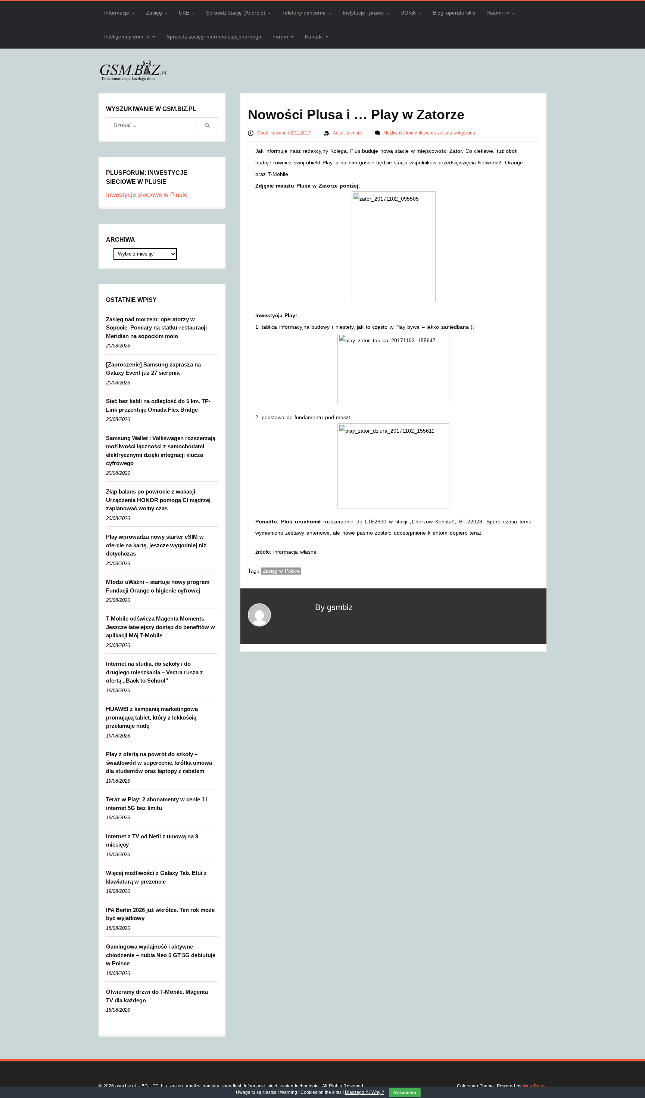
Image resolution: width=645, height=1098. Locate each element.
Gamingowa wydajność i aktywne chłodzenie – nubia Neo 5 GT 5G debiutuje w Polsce (160, 954)
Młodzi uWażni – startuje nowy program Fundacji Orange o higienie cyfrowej (157, 586)
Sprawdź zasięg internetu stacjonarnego (213, 37)
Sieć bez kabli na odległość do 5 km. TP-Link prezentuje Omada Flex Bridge (158, 405)
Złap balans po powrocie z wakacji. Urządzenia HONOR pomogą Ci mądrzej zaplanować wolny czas (158, 499)
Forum (280, 37)
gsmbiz (355, 133)
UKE (184, 13)
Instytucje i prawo (363, 13)
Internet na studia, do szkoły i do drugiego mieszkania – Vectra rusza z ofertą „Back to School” (154, 672)
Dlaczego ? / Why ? (364, 1092)
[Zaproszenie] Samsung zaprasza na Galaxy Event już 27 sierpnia (153, 368)
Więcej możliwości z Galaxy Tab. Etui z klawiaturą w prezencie (156, 877)
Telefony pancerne (304, 13)
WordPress (534, 1086)
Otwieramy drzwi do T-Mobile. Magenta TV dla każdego (157, 996)
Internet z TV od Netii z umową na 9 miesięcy (152, 840)
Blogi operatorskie (454, 13)
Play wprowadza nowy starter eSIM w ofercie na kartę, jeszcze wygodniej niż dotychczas (156, 545)
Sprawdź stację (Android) (235, 13)
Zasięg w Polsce (281, 571)
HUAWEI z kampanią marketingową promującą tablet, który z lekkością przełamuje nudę (152, 717)
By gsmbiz (334, 607)
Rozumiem (404, 1092)
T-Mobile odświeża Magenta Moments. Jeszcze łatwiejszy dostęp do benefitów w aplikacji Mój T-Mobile (160, 626)
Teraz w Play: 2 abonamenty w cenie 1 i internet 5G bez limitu (157, 803)
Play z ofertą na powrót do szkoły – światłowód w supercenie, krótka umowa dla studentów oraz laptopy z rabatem (159, 762)
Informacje (116, 13)
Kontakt (314, 37)
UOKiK (408, 13)
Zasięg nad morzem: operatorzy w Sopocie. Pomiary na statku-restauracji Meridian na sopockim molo (156, 327)
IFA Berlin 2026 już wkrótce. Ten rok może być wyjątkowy (160, 914)
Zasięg (154, 13)
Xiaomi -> (498, 13)
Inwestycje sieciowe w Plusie (146, 194)
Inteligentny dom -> (127, 37)
